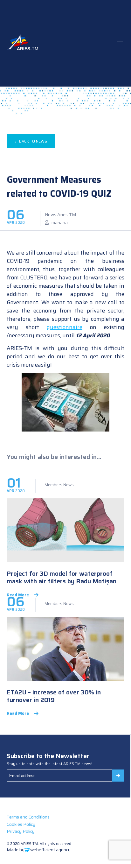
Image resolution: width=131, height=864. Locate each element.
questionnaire (64, 327)
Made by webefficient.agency (39, 849)
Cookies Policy (21, 824)
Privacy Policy (21, 831)
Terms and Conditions (28, 816)
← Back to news (30, 141)
